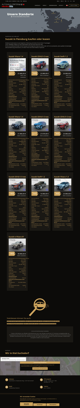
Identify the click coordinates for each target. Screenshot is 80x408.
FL (68, 1)
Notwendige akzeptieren (26, 404)
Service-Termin (73, 5)
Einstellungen (39, 404)
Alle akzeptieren (53, 404)
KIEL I (58, 1)
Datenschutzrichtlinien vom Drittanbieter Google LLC (31, 366)
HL (71, 1)
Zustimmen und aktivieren (40, 368)
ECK (74, 1)
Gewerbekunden (53, 5)
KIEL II (62, 1)
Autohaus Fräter (10, 4)
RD (65, 1)
